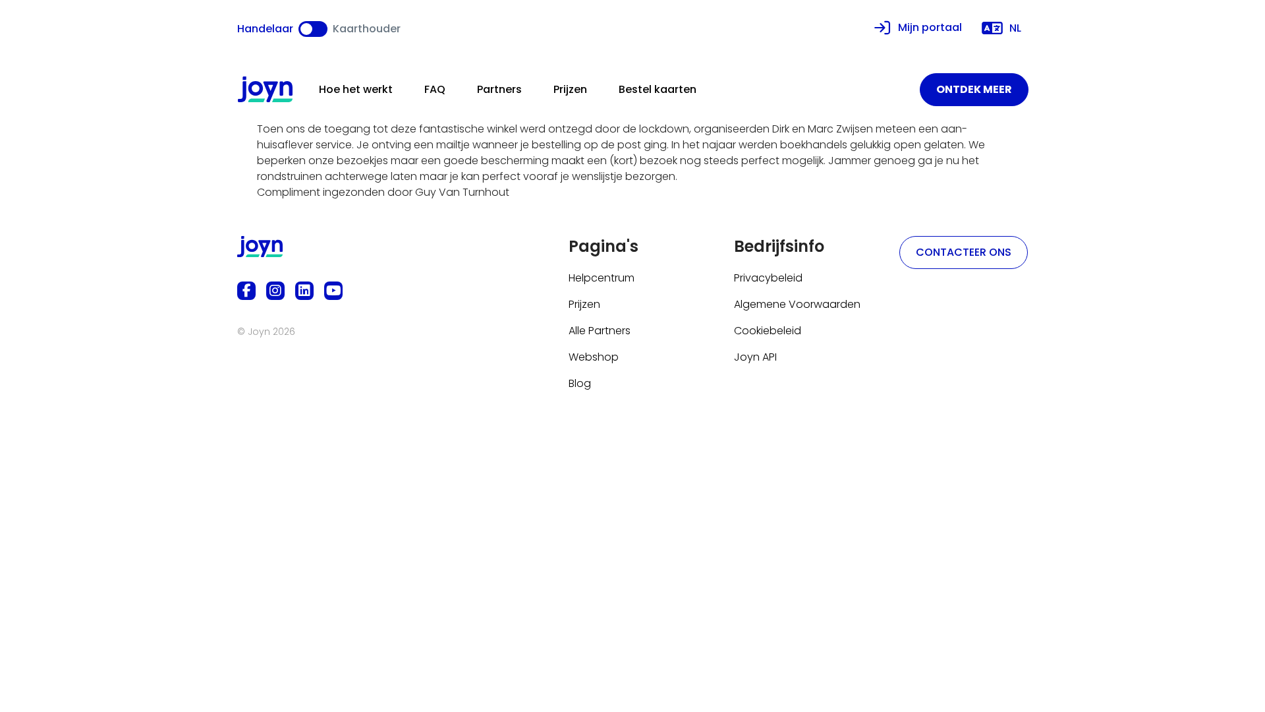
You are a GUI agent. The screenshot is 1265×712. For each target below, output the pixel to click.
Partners (499, 89)
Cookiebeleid (767, 330)
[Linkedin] (304, 291)
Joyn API (755, 357)
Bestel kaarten (657, 89)
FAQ (434, 89)
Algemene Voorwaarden (797, 304)
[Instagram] (275, 291)
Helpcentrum (601, 277)
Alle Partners (600, 330)
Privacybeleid (768, 277)
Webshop (594, 357)
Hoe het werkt (356, 89)
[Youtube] (333, 291)
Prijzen (570, 89)
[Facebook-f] (246, 291)
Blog (580, 383)
